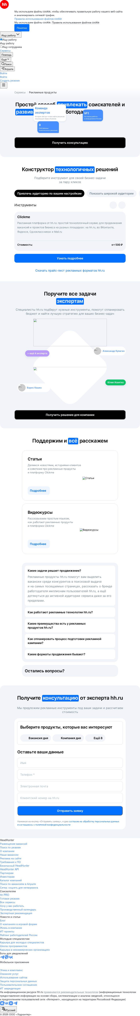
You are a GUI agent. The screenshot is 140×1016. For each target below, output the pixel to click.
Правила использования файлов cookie (75, 22)
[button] (3, 73)
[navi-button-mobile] (3, 85)
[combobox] (8, 1009)
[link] (6, 64)
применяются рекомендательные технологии (71, 992)
